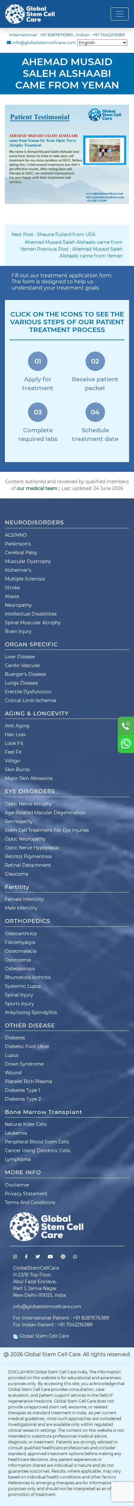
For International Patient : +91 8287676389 (61, 1318)
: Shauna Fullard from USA (53, 234)
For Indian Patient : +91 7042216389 (53, 1325)
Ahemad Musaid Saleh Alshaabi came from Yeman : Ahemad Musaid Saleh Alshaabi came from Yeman (71, 249)
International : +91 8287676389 (41, 34)
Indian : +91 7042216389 (100, 34)
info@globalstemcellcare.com (44, 42)
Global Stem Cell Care (43, 1336)
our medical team (37, 488)
